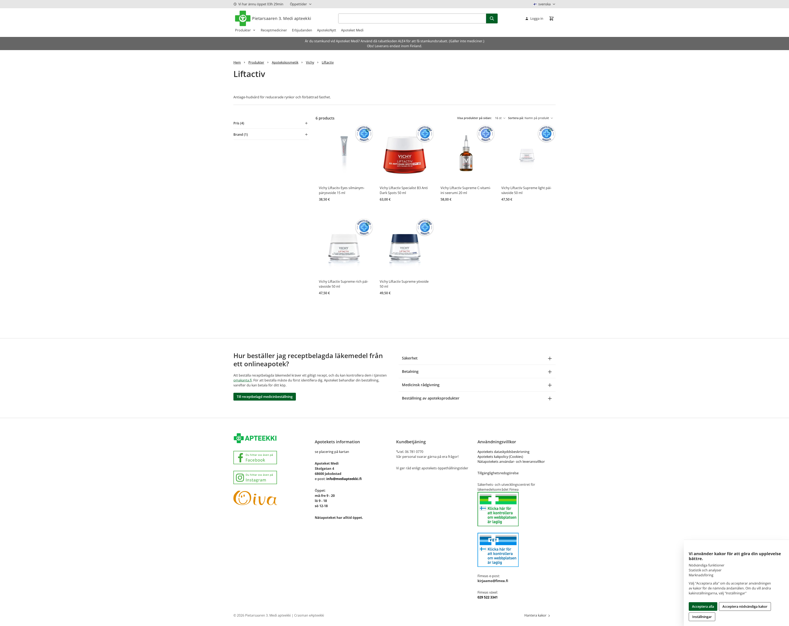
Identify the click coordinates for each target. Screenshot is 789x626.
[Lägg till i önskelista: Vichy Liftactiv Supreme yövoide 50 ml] (428, 224)
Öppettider (298, 4)
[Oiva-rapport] (272, 498)
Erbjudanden (302, 30)
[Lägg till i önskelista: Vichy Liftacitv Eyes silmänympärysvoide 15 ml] (367, 130)
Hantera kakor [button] (535, 615)
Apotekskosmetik (285, 62)
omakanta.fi (242, 380)
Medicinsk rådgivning (420, 384)
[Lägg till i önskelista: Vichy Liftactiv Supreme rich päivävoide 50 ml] (367, 224)
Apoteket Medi (352, 30)
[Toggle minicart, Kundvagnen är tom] (551, 18)
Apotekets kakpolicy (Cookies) (500, 456)
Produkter (243, 30)
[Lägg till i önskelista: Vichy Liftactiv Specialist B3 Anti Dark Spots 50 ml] (428, 130)
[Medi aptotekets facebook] (272, 457)
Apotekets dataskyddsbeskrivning (503, 451)
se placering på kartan (332, 451)
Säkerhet (410, 358)
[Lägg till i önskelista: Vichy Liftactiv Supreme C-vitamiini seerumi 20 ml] (489, 130)
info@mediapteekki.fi (344, 479)
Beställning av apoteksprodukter (430, 398)
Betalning (410, 371)
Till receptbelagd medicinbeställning (265, 396)
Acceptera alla (703, 606)
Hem (237, 62)
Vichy (310, 62)
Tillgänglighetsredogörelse (498, 473)
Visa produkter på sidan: (475, 118)
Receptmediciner (274, 30)
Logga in (536, 18)
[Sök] (492, 18)
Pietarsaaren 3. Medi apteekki (281, 18)
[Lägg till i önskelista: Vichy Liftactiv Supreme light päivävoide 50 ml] (550, 130)
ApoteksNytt (326, 30)
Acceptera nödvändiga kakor (744, 606)
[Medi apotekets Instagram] (272, 477)
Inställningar (702, 617)
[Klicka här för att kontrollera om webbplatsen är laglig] (517, 509)
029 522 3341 (488, 597)
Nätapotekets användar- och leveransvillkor (512, 461)
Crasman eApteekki (309, 615)
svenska (544, 4)
